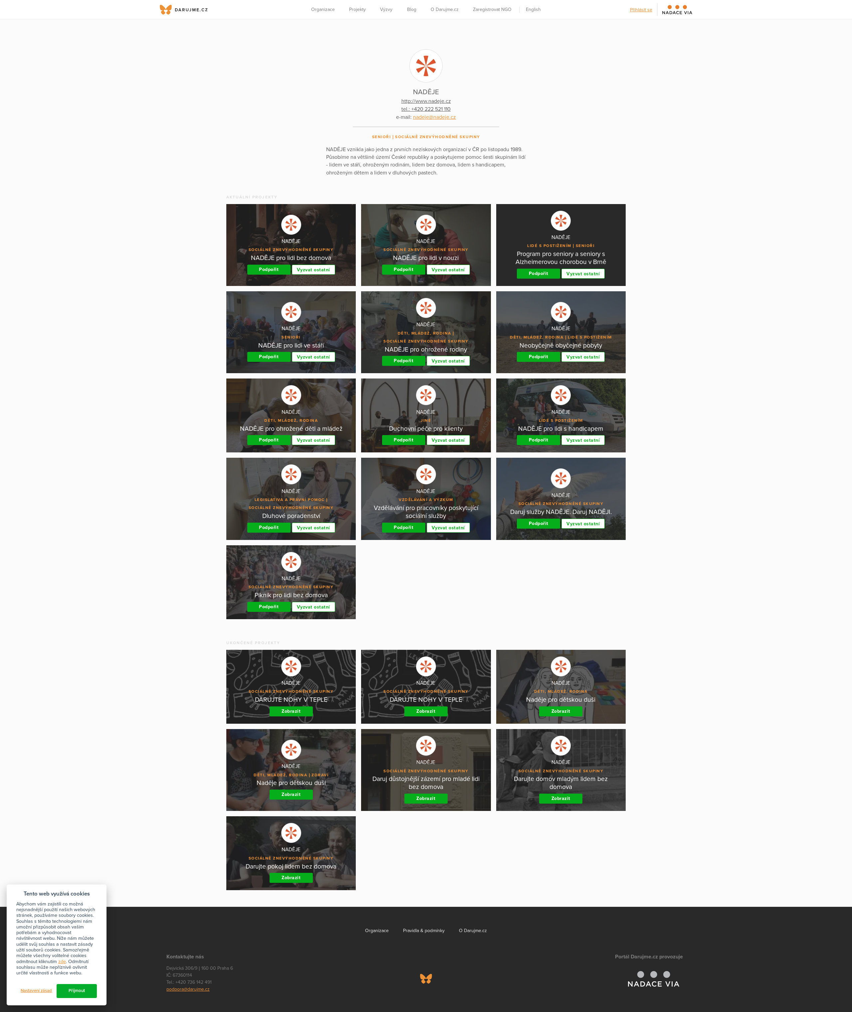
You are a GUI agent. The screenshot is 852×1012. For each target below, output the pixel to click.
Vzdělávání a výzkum (426, 499)
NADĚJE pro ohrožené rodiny (426, 349)
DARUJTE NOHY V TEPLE (291, 699)
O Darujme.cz (445, 9)
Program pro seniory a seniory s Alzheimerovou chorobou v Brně (561, 258)
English (533, 9)
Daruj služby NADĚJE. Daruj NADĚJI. (561, 512)
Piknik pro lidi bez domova (291, 595)
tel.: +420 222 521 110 (426, 109)
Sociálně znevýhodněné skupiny (437, 136)
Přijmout (77, 990)
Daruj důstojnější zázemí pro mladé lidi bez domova (426, 783)
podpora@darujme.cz (188, 989)
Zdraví (320, 775)
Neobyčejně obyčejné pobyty (561, 345)
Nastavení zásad (36, 990)
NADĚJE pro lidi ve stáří (291, 345)
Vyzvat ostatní (313, 270)
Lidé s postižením (549, 245)
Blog (411, 9)
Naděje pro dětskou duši (560, 699)
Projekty (357, 9)
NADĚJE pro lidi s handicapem (560, 428)
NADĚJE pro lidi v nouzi (426, 258)
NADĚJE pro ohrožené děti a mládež (291, 428)
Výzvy (386, 9)
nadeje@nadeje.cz (434, 117)
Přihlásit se (641, 10)
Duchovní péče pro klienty (426, 428)
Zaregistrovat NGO (492, 9)
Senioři (381, 136)
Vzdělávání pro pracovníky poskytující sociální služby (426, 512)
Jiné (426, 420)
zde (62, 961)
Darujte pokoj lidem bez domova (291, 866)
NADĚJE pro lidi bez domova (291, 258)
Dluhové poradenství (291, 516)
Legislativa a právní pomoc (290, 499)
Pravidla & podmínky (424, 930)
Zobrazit (291, 711)
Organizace (323, 9)
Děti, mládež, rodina (424, 333)
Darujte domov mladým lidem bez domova (561, 783)
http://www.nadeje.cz (426, 101)
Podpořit (269, 269)
